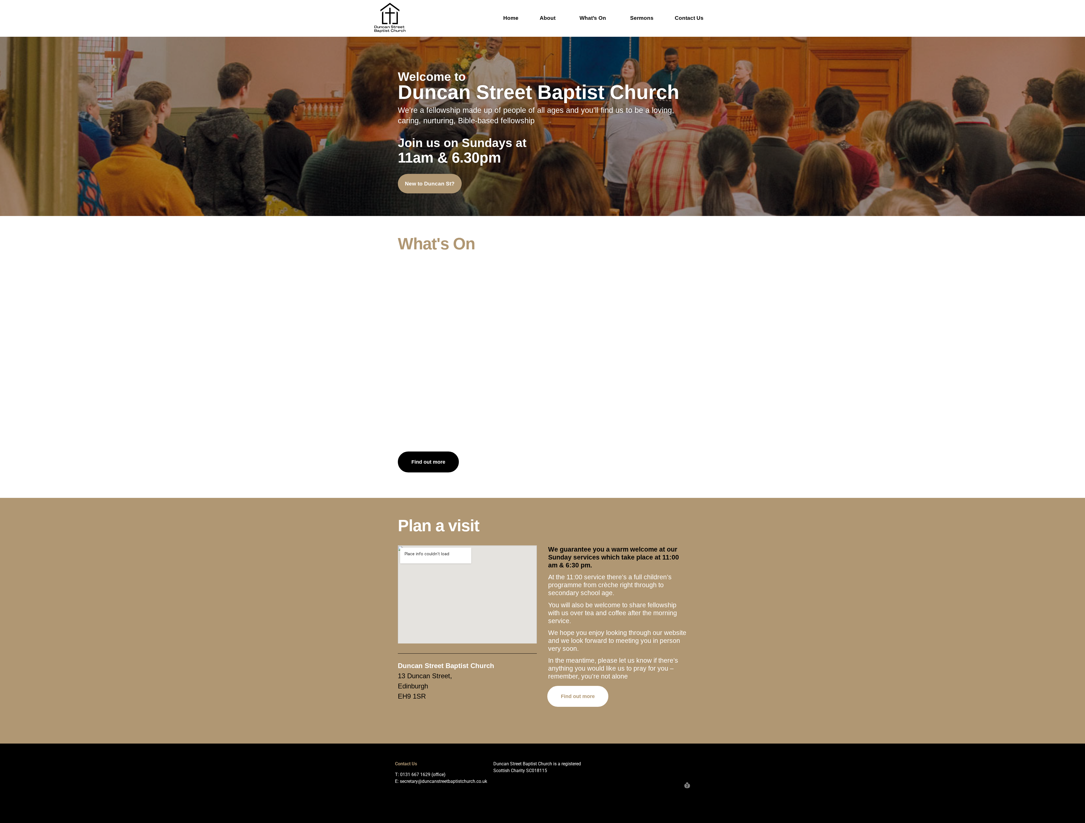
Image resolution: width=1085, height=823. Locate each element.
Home (510, 18)
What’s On (593, 18)
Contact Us (689, 18)
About (547, 18)
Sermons (642, 18)
